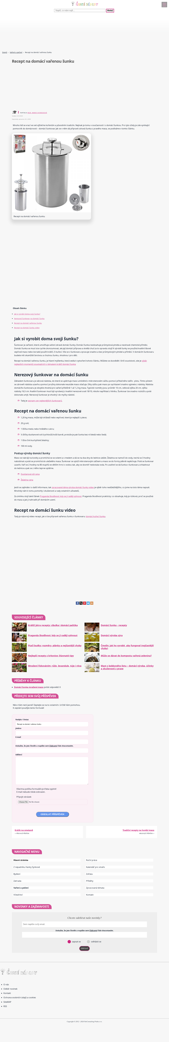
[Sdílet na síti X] (81, 604)
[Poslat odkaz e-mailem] (88, 604)
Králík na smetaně (24, 830)
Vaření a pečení (16, 52)
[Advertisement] (74, 32)
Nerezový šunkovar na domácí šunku (29, 318)
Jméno (18, 728)
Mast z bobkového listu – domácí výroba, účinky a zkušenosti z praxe (127, 667)
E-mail (18, 737)
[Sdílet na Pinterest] (84, 604)
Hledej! (110, 11)
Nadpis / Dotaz (22, 719)
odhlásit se (96, 941)
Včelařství (18, 894)
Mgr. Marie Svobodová (37, 113)
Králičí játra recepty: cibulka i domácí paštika (53, 625)
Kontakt (90, 894)
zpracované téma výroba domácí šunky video (73, 487)
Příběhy (89, 881)
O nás (6, 984)
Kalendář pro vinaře (95, 867)
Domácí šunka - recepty (114, 625)
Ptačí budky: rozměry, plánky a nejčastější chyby (54, 645)
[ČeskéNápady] (84, 6)
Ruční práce (91, 860)
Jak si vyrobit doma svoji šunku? (27, 314)
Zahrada (17, 881)
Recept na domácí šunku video (26, 328)
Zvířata (89, 874)
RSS (5, 1006)
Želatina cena (27, 479)
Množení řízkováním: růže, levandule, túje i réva (54, 665)
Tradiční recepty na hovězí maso (138, 830)
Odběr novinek (10, 988)
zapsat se (76, 941)
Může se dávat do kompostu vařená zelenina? (126, 655)
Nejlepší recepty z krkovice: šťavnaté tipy (51, 655)
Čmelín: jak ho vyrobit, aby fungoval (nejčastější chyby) (127, 647)
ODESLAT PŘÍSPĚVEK (52, 814)
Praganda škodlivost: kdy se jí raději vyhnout (61, 496)
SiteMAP (7, 1002)
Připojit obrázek (23, 796)
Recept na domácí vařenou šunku (28, 323)
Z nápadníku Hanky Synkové (26, 867)
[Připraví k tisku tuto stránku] (91, 604)
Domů (4, 52)
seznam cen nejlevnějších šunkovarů (45, 400)
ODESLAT (84, 948)
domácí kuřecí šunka (95, 516)
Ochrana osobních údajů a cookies (19, 997)
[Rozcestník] (164, 4)
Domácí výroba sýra (112, 635)
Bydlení (16, 874)
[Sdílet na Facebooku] (77, 604)
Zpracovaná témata (95, 887)
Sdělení (18, 754)
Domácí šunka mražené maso (28, 687)
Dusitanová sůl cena (30, 474)
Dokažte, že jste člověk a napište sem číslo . (44, 746)
